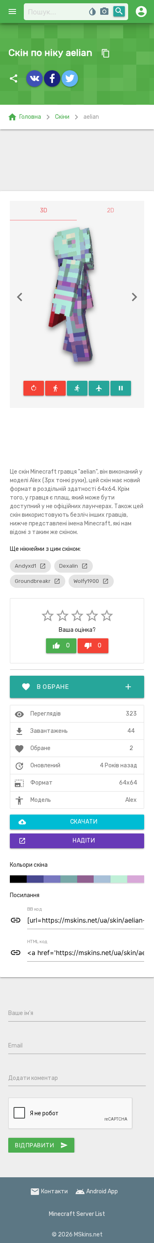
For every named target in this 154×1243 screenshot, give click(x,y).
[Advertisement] (77, 160)
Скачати (57, 822)
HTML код (37, 942)
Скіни (62, 116)
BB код (34, 909)
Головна (24, 117)
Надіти (56, 841)
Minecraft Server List (77, 1214)
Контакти (49, 1191)
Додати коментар (33, 1078)
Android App (96, 1191)
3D (43, 210)
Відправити (41, 1145)
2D (110, 210)
